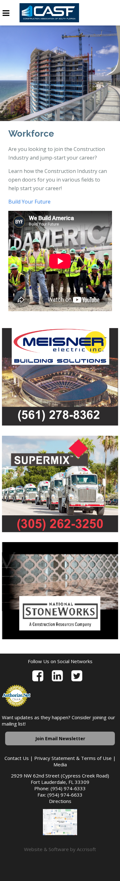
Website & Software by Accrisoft (60, 849)
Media (60, 764)
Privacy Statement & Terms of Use (73, 758)
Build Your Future (29, 201)
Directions (60, 801)
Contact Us (16, 758)
